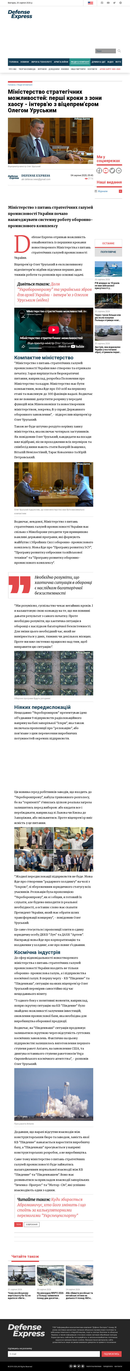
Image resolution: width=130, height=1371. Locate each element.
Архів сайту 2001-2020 (110, 69)
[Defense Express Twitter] (115, 3)
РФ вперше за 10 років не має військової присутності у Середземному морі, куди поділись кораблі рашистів (107, 289)
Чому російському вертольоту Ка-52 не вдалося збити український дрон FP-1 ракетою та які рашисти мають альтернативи (21, 1299)
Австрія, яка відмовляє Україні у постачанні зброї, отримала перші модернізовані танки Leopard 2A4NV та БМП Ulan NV (107, 353)
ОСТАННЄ (108, 243)
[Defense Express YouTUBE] (108, 3)
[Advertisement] (83, 33)
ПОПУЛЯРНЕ (108, 252)
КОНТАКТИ (118, 1366)
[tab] (108, 243)
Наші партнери (78, 69)
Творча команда (27, 69)
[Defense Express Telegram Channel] (120, 3)
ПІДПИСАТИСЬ (111, 1354)
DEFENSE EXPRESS (35, 175)
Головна (11, 85)
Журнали (42, 69)
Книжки (65, 69)
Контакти (92, 69)
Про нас (12, 69)
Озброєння (31, 1224)
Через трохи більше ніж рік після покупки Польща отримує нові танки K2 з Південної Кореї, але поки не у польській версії (108, 321)
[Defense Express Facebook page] (102, 3)
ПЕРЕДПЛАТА (108, 1366)
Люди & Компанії (24, 85)
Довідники (54, 69)
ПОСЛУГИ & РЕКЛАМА (93, 1366)
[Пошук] (119, 51)
